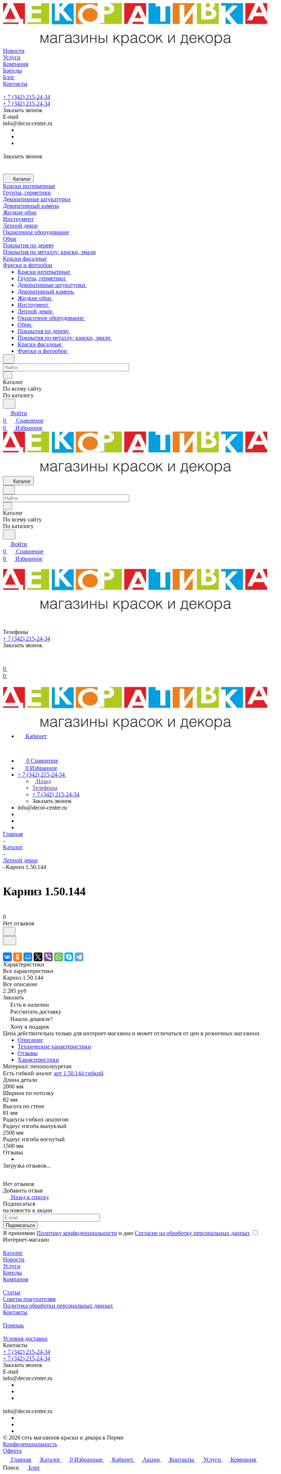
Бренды (12, 1273)
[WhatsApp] (58, 956)
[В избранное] (9, 931)
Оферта (12, 1451)
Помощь (13, 1325)
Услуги (11, 1266)
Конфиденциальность (30, 1444)
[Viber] (48, 956)
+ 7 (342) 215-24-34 (26, 97)
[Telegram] (79, 956)
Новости (14, 1259)
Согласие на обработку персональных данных (192, 1233)
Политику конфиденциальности (77, 1233)
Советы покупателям (29, 1299)
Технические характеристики (54, 1046)
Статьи (11, 1292)
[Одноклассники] (17, 956)
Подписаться (20, 1225)
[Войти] (6, 661)
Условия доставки (25, 1338)
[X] (38, 956)
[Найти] (9, 404)
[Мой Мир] (27, 956)
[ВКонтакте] (7, 956)
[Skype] (68, 956)
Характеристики (38, 1060)
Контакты (15, 1312)
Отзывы (28, 1053)
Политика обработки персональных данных (58, 1305)
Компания (15, 1279)
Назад (43, 781)
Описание (30, 1040)
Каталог (13, 1253)
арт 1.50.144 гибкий (79, 1073)
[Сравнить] (9, 940)
